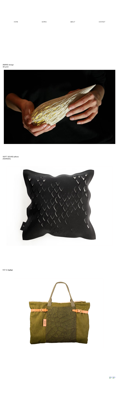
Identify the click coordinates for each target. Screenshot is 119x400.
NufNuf (10, 270)
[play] (111, 142)
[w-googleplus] (114, 377)
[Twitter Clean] (107, 376)
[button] (59, 106)
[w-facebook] (110, 377)
